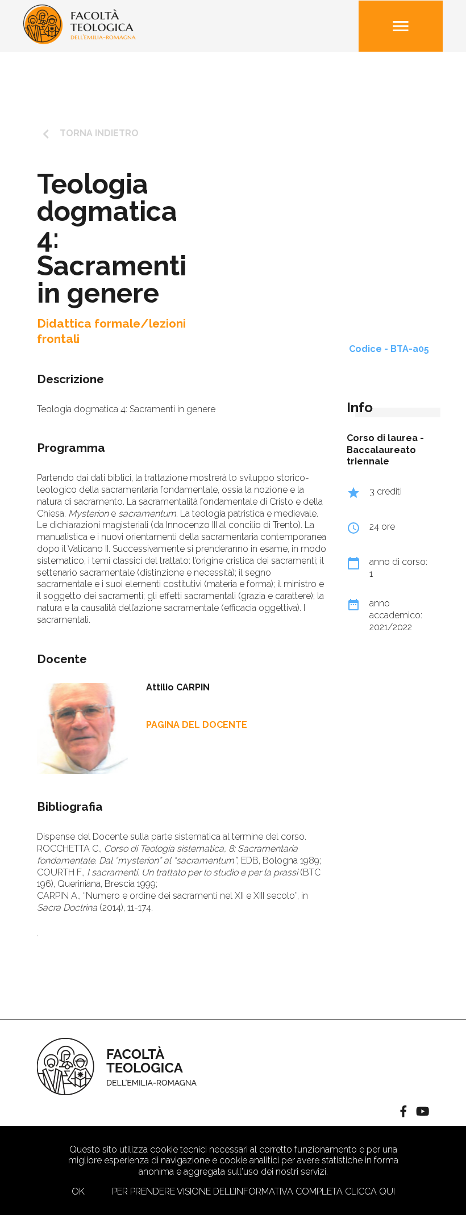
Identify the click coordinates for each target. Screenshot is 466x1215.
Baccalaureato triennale (381, 456)
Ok (78, 1191)
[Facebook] (403, 1112)
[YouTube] (422, 1112)
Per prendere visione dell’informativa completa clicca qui (253, 1191)
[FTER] (79, 41)
